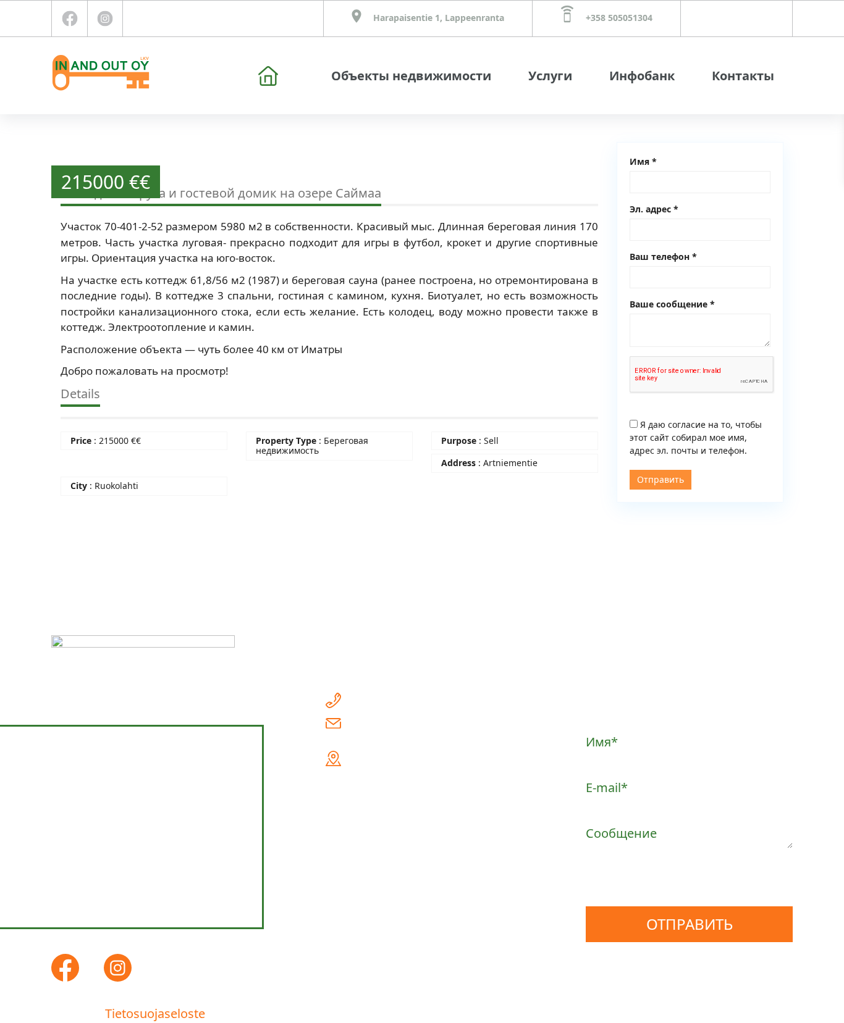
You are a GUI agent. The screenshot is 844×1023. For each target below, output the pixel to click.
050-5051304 (394, 700)
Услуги (550, 75)
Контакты (743, 75)
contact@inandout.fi (417, 721)
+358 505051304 (617, 17)
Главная (268, 75)
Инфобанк (642, 75)
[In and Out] (100, 70)
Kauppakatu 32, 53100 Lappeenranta (412, 769)
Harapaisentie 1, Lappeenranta (437, 17)
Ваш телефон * (663, 256)
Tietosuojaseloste (155, 1013)
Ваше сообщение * (672, 304)
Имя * (643, 161)
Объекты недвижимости (411, 75)
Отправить (660, 479)
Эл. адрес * (654, 209)
